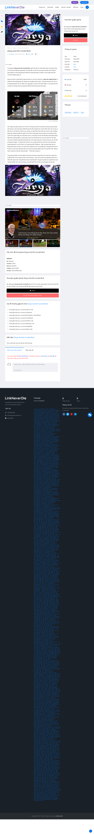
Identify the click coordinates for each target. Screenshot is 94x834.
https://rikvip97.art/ (37, 428)
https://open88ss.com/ (46, 728)
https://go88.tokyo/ (51, 434)
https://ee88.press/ (37, 719)
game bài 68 (56, 721)
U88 (49, 614)
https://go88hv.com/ (44, 544)
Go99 (43, 550)
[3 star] (17, 370)
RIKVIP (44, 433)
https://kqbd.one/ (55, 492)
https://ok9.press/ (44, 502)
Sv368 (54, 440)
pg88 (48, 691)
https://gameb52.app (46, 552)
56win (46, 736)
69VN (44, 690)
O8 (51, 526)
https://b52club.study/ (38, 510)
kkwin (58, 647)
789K (37, 682)
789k (50, 533)
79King (54, 464)
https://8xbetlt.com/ (45, 507)
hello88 (55, 641)
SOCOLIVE (54, 604)
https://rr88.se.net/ (42, 429)
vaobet (35, 443)
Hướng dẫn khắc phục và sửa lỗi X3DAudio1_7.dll (21, 323)
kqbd (53, 447)
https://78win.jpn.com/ (38, 671)
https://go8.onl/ (43, 590)
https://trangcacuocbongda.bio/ (53, 498)
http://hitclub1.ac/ (57, 617)
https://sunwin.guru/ (44, 499)
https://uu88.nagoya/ (37, 560)
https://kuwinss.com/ (43, 668)
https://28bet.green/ (37, 641)
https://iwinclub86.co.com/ (38, 490)
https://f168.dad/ (45, 518)
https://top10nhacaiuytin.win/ (52, 424)
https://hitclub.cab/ (37, 500)
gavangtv (47, 421)
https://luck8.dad (40, 545)
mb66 (47, 480)
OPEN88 (56, 440)
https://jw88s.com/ (42, 644)
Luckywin (43, 531)
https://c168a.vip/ (51, 736)
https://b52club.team (48, 486)
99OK (40, 700)
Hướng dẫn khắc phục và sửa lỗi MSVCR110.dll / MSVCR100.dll (25, 315)
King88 (51, 680)
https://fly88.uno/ (54, 442)
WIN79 (52, 726)
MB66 (45, 416)
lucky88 (55, 586)
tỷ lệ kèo (37, 746)
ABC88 (35, 604)
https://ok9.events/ (45, 481)
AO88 (40, 499)
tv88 (51, 616)
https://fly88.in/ (55, 607)
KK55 (35, 512)
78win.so (35, 475)
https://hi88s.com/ (37, 442)
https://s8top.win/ (37, 687)
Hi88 (39, 738)
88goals (53, 431)
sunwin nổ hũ (56, 582)
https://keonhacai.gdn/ (56, 436)
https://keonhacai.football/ (45, 412)
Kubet (51, 560)
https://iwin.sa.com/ (44, 434)
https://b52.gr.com (39, 722)
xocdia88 (35, 545)
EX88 (55, 626)
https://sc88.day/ (37, 503)
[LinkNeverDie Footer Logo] (15, 398)
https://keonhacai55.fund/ (42, 528)
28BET (37, 649)
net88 (50, 461)
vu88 (38, 593)
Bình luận (29, 350)
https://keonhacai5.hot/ (53, 576)
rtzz (55, 682)
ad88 (36, 661)
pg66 (51, 641)
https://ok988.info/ (39, 478)
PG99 (57, 438)
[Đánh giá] (2, 26)
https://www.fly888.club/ (55, 458)
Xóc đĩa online (44, 431)
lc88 (52, 628)
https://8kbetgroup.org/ (38, 684)
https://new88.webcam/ (38, 479)
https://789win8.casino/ (51, 525)
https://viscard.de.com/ (38, 626)
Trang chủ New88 (46, 716)
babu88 (58, 650)
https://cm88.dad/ (37, 434)
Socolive (48, 641)
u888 (51, 514)
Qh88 (41, 551)
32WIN (43, 663)
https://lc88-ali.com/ (51, 572)
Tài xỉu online (55, 644)
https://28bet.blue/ (49, 457)
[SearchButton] (87, 7)
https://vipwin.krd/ (37, 721)
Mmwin (46, 579)
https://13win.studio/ (44, 632)
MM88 (51, 432)
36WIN (51, 605)
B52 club (44, 432)
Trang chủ (42, 7)
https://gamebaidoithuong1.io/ (39, 577)
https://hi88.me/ (45, 475)
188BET (44, 503)
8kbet (37, 429)
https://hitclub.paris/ (37, 743)
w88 (37, 540)
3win (54, 697)
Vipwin (52, 571)
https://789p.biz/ (51, 632)
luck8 (42, 521)
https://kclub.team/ (52, 428)
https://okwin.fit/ (51, 738)
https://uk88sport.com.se (46, 639)
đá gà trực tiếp (52, 593)
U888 (56, 517)
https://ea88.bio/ (54, 509)
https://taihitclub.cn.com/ (47, 469)
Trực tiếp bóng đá (37, 414)
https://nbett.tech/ (42, 715)
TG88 (57, 550)
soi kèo (59, 421)
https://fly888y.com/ (54, 578)
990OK (53, 728)
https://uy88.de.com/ (42, 540)
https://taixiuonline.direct (50, 599)
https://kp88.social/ (46, 539)
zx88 (48, 695)
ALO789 (35, 468)
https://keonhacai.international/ (51, 508)
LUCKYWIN (44, 713)
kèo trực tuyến (39, 533)
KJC (59, 424)
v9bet (47, 414)
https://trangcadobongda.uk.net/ (39, 519)
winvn (46, 573)
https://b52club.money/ (54, 455)
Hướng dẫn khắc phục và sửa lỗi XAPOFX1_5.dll (21, 321)
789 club (38, 571)
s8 (38, 582)
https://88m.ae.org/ (44, 589)
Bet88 (44, 442)
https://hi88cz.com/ (43, 746)
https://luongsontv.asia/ (46, 730)
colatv (38, 417)
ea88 (46, 717)
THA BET (50, 703)
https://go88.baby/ (52, 499)
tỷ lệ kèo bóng (56, 723)
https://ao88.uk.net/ (37, 587)
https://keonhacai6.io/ (43, 747)
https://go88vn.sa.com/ (38, 469)
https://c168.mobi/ (49, 707)
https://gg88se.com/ (37, 588)
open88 (50, 439)
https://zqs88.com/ (37, 672)
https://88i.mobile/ (37, 589)
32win (43, 638)
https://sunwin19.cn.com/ (47, 436)
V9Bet (47, 723)
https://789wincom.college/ (38, 748)
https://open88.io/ (39, 681)
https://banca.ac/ (46, 465)
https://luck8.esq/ (41, 637)
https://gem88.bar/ (37, 423)
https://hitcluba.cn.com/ (47, 543)
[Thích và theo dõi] (2, 16)
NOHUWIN (35, 724)
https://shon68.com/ (42, 734)
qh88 (44, 535)
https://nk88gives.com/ (50, 715)
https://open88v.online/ (38, 534)
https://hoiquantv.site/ (38, 477)
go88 (55, 413)
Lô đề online (49, 483)
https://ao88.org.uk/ (45, 743)
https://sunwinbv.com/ (46, 737)
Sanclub (37, 464)
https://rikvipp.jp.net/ (54, 488)
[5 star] (20, 370)
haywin (45, 583)
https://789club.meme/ (41, 653)
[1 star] (14, 370)
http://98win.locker (49, 719)
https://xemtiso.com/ (44, 649)
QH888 (55, 615)
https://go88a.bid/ (56, 574)
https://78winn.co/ (52, 712)
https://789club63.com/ (54, 575)
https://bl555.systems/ (49, 510)
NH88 (47, 702)
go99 (56, 519)
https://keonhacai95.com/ (41, 449)
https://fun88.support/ (38, 740)
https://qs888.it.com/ (52, 661)
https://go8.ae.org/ (49, 635)
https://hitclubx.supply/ (45, 522)
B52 (56, 445)
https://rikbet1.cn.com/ (38, 507)
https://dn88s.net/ (37, 590)
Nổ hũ (45, 460)
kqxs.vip (37, 562)
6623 (41, 727)
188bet (56, 734)
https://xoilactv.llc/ (37, 607)
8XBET (56, 543)
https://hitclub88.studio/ (43, 572)
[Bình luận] (2, 21)
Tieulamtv (35, 592)
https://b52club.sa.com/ (38, 436)
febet (45, 685)
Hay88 (56, 526)
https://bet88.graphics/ (44, 464)
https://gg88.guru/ (49, 513)
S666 (50, 584)
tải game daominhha (54, 437)
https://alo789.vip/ (37, 716)
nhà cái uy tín (49, 411)
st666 (58, 622)
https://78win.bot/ (56, 457)
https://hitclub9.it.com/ (40, 556)
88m (49, 689)
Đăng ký (75, 2)
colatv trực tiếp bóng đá (40, 509)
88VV (49, 553)
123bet (41, 586)
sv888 (42, 647)
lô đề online (47, 530)
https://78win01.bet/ (55, 511)
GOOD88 (40, 708)
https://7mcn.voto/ (37, 496)
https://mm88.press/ (37, 435)
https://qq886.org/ (37, 750)
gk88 (44, 530)
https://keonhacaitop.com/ (45, 448)
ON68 (43, 565)
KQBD (47, 685)
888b (35, 642)
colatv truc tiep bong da (44, 417)
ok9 (43, 424)
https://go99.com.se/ (44, 636)
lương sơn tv (43, 554)
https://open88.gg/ (39, 694)
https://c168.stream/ (46, 659)
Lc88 (46, 529)
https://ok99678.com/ (37, 497)
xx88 (47, 418)
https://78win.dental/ (48, 711)
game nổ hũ (36, 515)
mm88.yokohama (45, 652)
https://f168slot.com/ (56, 439)
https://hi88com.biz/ (53, 567)
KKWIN (40, 663)
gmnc (37, 514)
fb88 (48, 514)
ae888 (38, 455)
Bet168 (54, 446)
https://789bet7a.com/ (40, 573)
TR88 (57, 648)
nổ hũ (50, 438)
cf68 (37, 601)
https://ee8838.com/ (37, 532)
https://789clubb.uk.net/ (48, 487)
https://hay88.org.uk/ (39, 606)
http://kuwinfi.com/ (49, 647)
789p (35, 644)
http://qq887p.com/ (55, 687)
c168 (34, 485)
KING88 (46, 610)
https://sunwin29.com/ (38, 584)
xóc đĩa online (50, 649)
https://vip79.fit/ (44, 423)
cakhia (46, 509)
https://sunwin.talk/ (44, 438)
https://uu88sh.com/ (54, 657)
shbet (55, 524)
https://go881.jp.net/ (56, 459)
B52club (52, 479)
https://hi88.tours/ (46, 605)
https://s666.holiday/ (45, 593)
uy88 (35, 509)
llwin (54, 639)
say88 (59, 567)
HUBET (57, 628)
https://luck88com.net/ (55, 693)
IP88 (44, 736)
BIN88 (48, 423)
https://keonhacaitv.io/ (38, 564)
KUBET (51, 725)
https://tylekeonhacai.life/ (38, 446)
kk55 (42, 640)
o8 (51, 474)
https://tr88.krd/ (43, 721)
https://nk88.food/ (48, 662)
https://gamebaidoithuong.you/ (47, 467)
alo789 (48, 596)
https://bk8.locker (55, 703)
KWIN (58, 649)
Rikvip (39, 432)
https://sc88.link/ (49, 564)
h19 (58, 442)
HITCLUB (37, 525)
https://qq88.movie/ (44, 738)
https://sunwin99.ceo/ (37, 444)
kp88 (39, 717)
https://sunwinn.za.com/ (48, 459)
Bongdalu (44, 493)
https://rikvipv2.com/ (37, 576)
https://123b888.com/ (45, 532)
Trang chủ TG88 (38, 711)
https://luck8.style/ (37, 632)
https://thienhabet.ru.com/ (45, 458)
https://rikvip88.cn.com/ (52, 651)
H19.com (40, 628)
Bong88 (52, 454)
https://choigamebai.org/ (38, 424)
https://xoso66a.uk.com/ (40, 662)
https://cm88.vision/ (56, 456)
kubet (48, 410)
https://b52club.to (49, 519)
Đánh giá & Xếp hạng (14, 350)
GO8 (57, 682)
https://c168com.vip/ (44, 665)
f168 (57, 460)
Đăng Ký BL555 (48, 694)
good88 (41, 658)
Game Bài (41, 553)
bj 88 (45, 561)
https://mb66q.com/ (37, 416)
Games (57, 7)
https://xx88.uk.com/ (50, 587)
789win (50, 433)
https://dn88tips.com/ (37, 669)
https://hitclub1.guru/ (55, 584)
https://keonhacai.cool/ (38, 474)
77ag (34, 620)
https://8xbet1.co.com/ (53, 609)
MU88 (35, 472)
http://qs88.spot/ (49, 664)
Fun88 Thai (45, 607)
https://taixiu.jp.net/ (37, 489)
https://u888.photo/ (55, 514)
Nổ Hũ (54, 635)
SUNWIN (51, 523)
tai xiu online (56, 531)
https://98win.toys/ (37, 633)
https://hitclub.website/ (51, 426)
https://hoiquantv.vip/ (56, 476)
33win (35, 461)
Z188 (37, 499)
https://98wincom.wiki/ (51, 744)
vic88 (37, 622)
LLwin (59, 563)
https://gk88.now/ (42, 745)
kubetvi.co (36, 554)
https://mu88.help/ (40, 459)
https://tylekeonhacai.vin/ (38, 491)
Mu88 (54, 726)
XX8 (46, 594)
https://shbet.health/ (48, 541)
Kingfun (48, 565)
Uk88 (46, 725)
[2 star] (16, 370)
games (14, 48)
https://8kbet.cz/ (54, 683)
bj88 (49, 474)
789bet (49, 509)
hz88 (52, 542)
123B (43, 551)
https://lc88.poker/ (44, 718)
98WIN (52, 631)
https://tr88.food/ (39, 651)
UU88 (37, 530)
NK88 (37, 520)
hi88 (57, 707)
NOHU (53, 608)
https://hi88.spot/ (42, 693)
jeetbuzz (48, 650)
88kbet (53, 668)
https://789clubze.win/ (38, 453)
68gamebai (53, 558)
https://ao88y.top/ (53, 714)
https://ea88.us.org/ (45, 626)
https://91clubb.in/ (52, 550)
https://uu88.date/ (37, 619)
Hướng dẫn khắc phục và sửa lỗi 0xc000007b (20, 326)
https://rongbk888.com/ (46, 425)
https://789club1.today (37, 555)
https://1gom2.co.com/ (46, 504)
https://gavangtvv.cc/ (37, 609)
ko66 (34, 606)
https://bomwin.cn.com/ (55, 504)
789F (46, 620)
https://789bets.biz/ (39, 513)
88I (56, 507)
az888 (46, 584)
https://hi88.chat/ (37, 502)
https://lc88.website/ (45, 588)
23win (57, 446)
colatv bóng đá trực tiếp (55, 417)
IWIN (51, 412)
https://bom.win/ (49, 460)
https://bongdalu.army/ (38, 492)
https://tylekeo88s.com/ (54, 595)
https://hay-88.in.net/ (54, 553)
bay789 (44, 739)
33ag (42, 631)
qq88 (38, 557)
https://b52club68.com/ (46, 506)
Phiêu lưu (76, 112)
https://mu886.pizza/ (45, 598)
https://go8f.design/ (52, 556)
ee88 (38, 547)
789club (54, 449)
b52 (45, 418)
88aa (35, 689)
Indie (82, 112)
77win (43, 497)
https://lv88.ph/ (48, 676)
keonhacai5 (36, 733)
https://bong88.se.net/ (38, 493)
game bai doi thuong (41, 703)
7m (56, 423)
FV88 (49, 571)
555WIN (52, 694)
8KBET (39, 554)
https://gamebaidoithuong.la (55, 522)
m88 (39, 603)
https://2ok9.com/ (37, 465)
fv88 (46, 695)
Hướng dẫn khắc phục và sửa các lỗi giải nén (20, 312)
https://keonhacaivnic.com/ (38, 536)
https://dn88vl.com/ (53, 705)
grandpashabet (54, 588)
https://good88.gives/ (37, 567)
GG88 (49, 437)
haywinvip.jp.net (47, 578)
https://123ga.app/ (39, 642)
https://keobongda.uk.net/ (54, 679)
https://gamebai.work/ (54, 465)
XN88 (55, 654)
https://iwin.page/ (44, 500)
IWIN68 (58, 508)
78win (46, 411)
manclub (56, 461)
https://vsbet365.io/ (44, 630)
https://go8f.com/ (41, 749)
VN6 (45, 674)
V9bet (50, 447)
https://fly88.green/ (54, 475)
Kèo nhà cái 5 (49, 431)
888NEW (35, 528)
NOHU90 (41, 524)
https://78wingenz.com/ (54, 512)
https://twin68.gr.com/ (43, 611)
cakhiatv (50, 421)
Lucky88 (49, 658)
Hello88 (57, 603)
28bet (37, 568)
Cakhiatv (46, 670)
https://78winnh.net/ (56, 415)
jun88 (44, 478)
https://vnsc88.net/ (52, 515)
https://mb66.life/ (50, 416)
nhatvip (48, 585)
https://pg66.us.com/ (37, 439)
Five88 (35, 725)
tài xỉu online (47, 450)
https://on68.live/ (37, 640)
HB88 (35, 692)
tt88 (46, 520)
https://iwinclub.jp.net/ (38, 488)
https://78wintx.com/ (55, 483)
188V (39, 690)
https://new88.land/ (44, 619)
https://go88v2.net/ (46, 603)
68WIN (35, 566)
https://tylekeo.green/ (38, 467)
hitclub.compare (36, 586)
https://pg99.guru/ (51, 718)
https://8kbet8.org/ (37, 471)
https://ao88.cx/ (54, 590)
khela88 (55, 650)
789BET (57, 467)
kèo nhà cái (38, 426)
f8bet (55, 467)
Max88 (35, 456)
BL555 (41, 539)
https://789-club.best (52, 579)
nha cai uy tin (58, 429)
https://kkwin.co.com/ (45, 568)
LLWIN (57, 464)
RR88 (49, 418)
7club (44, 723)
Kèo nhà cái (52, 530)
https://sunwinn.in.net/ (52, 544)
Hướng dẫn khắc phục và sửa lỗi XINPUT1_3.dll (21, 309)
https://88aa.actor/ (46, 455)
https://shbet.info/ (49, 496)
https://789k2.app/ (37, 706)
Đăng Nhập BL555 (41, 696)
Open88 (40, 558)
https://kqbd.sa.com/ (42, 733)
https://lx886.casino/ (56, 664)
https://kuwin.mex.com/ (38, 676)
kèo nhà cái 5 (57, 621)
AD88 (49, 594)
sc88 (42, 465)
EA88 (57, 565)
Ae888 (48, 573)
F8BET (45, 595)
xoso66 (35, 413)
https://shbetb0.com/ (55, 470)
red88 (35, 622)
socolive (58, 413)
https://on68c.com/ (40, 599)
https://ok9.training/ (37, 659)
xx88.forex (45, 650)
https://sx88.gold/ (37, 535)
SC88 (48, 497)
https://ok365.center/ (46, 422)
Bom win (54, 547)
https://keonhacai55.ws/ (49, 617)
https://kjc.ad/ (42, 648)
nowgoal (54, 423)
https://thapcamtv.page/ (55, 730)
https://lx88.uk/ (54, 692)
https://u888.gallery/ (43, 562)
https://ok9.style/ (37, 643)
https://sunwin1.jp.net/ (49, 577)
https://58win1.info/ (46, 616)
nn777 (47, 442)
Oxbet (43, 725)
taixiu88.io (47, 536)
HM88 (38, 558)
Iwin (42, 447)
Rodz (74, 64)
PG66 (53, 564)
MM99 (50, 629)
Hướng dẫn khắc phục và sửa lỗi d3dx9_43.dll (20, 329)
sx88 (53, 717)
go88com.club (41, 578)
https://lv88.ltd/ (50, 534)
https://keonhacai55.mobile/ (51, 501)
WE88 (58, 555)
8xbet (55, 555)
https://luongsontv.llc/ (46, 542)
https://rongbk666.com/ (55, 425)
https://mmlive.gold (56, 521)
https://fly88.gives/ (54, 477)
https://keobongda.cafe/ (43, 456)
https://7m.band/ (55, 491)
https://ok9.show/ (39, 549)
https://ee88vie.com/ (40, 411)
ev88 (37, 483)
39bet (41, 600)
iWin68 (35, 579)
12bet (43, 740)
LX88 (49, 610)
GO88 (45, 443)
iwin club (48, 476)
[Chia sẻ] (2, 32)
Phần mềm (50, 7)
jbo (38, 747)
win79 (48, 447)
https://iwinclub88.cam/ (43, 646)
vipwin (51, 585)
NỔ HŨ (37, 485)
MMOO (35, 558)
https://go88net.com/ (37, 506)
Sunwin (55, 454)
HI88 (48, 704)
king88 (37, 654)
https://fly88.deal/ (44, 498)
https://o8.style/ (39, 482)
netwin (46, 714)
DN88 (47, 545)
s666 (42, 594)
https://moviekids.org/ (43, 523)
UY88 (46, 558)
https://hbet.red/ (55, 563)
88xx (34, 520)
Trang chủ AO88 (50, 713)
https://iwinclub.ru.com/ (38, 433)
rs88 (52, 615)
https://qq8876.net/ (43, 525)
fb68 (50, 740)
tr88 (53, 585)
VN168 (58, 544)
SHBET (57, 428)
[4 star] (19, 370)
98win (57, 525)
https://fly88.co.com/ (51, 517)
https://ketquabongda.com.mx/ (39, 529)
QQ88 (50, 687)
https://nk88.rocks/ (55, 745)
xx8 (34, 661)
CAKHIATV (50, 604)
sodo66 (57, 573)
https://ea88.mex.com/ (45, 563)
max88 (48, 432)
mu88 (56, 520)
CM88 (41, 455)
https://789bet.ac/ (49, 675)
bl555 (59, 532)
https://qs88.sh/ (36, 680)
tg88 (34, 517)
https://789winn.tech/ (46, 669)
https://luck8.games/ (48, 637)
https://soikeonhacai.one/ (38, 543)
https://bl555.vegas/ (45, 732)
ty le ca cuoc (36, 431)
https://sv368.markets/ (47, 642)
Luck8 (54, 589)
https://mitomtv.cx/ (56, 614)
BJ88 (39, 661)
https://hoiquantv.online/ (46, 477)
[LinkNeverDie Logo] (14, 7)
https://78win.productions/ (38, 660)
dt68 (47, 443)
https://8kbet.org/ (37, 448)
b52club (48, 560)
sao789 (52, 480)
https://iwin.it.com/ (46, 575)
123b (36, 521)
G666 (39, 620)
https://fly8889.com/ (53, 482)
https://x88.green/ (50, 524)
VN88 (55, 637)
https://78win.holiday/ (37, 673)
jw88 (50, 717)
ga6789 (53, 481)
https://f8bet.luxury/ (37, 728)
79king (49, 466)
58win (58, 485)
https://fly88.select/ (47, 472)
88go (52, 740)
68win (54, 542)
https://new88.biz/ (47, 446)
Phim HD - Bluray (66, 7)
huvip (54, 646)
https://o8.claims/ (51, 672)
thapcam (35, 583)
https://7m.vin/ (36, 553)
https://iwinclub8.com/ (38, 618)
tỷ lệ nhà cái (44, 533)
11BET (35, 747)
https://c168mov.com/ (37, 518)
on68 (50, 582)
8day (58, 480)
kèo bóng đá (48, 693)
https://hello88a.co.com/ (38, 552)
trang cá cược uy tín (56, 493)
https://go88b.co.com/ (45, 489)
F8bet (43, 486)
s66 (39, 604)
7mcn (40, 431)
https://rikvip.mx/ (37, 544)
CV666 (43, 714)
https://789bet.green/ (53, 746)
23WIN (48, 557)
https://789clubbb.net (37, 726)
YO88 (49, 726)
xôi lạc (44, 414)
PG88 (52, 446)
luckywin (55, 564)
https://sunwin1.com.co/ (48, 574)
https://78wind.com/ (39, 472)
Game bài (53, 471)
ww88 (53, 532)
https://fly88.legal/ (40, 526)
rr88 (34, 482)
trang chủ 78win (57, 736)
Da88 (41, 725)
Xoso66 (43, 416)
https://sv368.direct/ (55, 410)
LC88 (39, 530)
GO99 (35, 531)
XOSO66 (42, 604)
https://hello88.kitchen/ (38, 504)
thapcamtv (53, 418)
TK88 (58, 586)
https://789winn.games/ (53, 686)
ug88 (48, 584)
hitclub (49, 413)
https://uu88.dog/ (37, 657)
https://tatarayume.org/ (50, 653)
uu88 (49, 456)
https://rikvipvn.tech (56, 727)
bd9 (34, 651)
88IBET (57, 529)
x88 (58, 482)
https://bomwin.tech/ (48, 427)
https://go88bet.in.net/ (41, 579)
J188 (47, 561)
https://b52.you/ (51, 500)
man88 (42, 707)
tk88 (52, 472)
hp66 (46, 521)
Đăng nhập (84, 2)
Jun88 (45, 439)
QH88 (38, 668)
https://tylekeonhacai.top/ (38, 487)
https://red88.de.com (37, 639)
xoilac (56, 418)
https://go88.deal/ (45, 444)
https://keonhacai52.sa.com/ (51, 733)
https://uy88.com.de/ (53, 562)
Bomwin (35, 449)
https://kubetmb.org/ (38, 652)
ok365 (37, 620)
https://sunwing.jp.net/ (46, 555)
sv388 (51, 410)
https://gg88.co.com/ (48, 445)
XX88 (41, 421)
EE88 (35, 476)
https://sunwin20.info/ (38, 638)
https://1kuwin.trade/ (52, 601)
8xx (34, 425)
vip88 (49, 723)
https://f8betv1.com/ (50, 701)
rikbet (56, 535)
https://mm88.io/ (38, 425)
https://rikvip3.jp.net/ (45, 576)
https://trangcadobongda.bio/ (46, 471)
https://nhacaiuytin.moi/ (47, 492)
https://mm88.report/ (37, 565)
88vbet (35, 663)
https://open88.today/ (46, 440)
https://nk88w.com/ (37, 647)
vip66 (58, 414)
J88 (34, 541)
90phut (50, 511)
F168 (46, 466)
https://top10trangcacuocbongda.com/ (46, 468)
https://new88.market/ (41, 457)
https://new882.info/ (52, 619)
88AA (48, 627)
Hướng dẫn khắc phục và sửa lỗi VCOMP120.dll (21, 318)
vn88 (46, 553)
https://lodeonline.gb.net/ (38, 460)
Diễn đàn (75, 7)
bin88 (47, 437)
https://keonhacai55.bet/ (41, 413)
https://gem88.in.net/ (46, 618)
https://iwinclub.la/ (37, 410)
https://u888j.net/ (45, 515)
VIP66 (51, 415)
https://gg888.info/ (37, 686)
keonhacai (54, 536)
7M (42, 691)
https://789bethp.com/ (40, 517)
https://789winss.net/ (37, 713)
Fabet (55, 724)
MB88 (47, 748)
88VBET (43, 695)
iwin (56, 431)
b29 (53, 485)
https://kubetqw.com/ (37, 598)
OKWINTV (40, 622)
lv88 (50, 628)
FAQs (81, 7)
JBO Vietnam (36, 693)
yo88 (39, 483)
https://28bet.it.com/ (42, 675)
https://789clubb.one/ (38, 437)
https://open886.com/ (37, 440)
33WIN (45, 524)
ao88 (50, 481)
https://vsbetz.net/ (37, 630)
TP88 (52, 674)
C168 (51, 464)
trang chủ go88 (50, 586)
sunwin (35, 411)
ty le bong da (36, 523)
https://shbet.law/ (45, 470)
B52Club (50, 490)
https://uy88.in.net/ (37, 563)
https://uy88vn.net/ (37, 739)
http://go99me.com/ (37, 616)
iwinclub (43, 437)
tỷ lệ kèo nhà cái (49, 493)
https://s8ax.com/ (55, 706)
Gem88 (38, 725)
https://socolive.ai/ (56, 616)
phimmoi (58, 676)
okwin (59, 668)
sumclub (38, 524)
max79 (52, 639)
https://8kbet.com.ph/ (54, 610)
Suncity (35, 705)
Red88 (58, 724)
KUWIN (50, 608)
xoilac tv (42, 410)
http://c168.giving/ (48, 551)
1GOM (37, 432)
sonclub (52, 708)
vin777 (42, 723)
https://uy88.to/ (45, 629)
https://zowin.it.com (56, 560)
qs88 (49, 531)
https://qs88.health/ (37, 625)
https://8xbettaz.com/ (37, 550)
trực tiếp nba (55, 421)
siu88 (56, 481)
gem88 (54, 445)
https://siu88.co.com (49, 633)
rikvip (47, 413)
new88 (35, 599)
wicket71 (52, 650)
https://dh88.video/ (56, 534)
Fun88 (45, 410)
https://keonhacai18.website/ (41, 476)
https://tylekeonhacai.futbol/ (39, 418)
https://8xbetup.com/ (37, 730)
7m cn (47, 722)
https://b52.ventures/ (37, 585)
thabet (38, 481)
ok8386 (44, 564)
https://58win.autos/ (52, 545)
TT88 (50, 636)
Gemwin (38, 501)
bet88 (42, 426)
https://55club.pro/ (53, 557)
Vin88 (37, 572)
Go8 (42, 700)
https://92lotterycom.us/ (40, 512)
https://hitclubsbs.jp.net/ (53, 444)
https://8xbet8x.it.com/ (38, 610)
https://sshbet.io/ (55, 469)
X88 (51, 644)
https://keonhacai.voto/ (38, 445)
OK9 (39, 466)
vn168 (43, 547)
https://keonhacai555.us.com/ (39, 617)
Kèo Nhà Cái (52, 565)
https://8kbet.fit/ (46, 684)
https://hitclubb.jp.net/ (46, 488)
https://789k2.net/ (37, 650)
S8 (50, 531)
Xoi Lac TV (48, 697)
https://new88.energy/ (49, 625)
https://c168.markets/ (37, 511)
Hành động (68, 112)
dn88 (48, 556)
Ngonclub (54, 460)
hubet (35, 547)
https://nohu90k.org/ (44, 706)
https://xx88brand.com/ (49, 435)
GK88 (55, 658)
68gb (53, 519)
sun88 (52, 723)
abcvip (42, 685)
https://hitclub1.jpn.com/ (38, 575)
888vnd (55, 695)
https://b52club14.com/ (44, 608)
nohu (35, 540)
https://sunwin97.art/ (45, 428)
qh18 (49, 643)
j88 (42, 567)
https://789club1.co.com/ (54, 489)
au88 (58, 519)
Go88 (51, 423)
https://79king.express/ (38, 422)
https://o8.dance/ (44, 672)
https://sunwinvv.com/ (39, 561)
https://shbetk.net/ (45, 511)
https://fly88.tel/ (48, 454)
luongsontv (36, 421)
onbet (35, 595)
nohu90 (47, 490)
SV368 (49, 611)
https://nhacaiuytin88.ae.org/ (47, 600)
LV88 (42, 654)
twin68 (46, 557)
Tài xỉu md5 (45, 679)
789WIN (49, 615)
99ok (56, 541)
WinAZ (49, 663)
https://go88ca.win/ (37, 712)
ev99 (42, 535)
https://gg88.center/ (45, 482)
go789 (35, 722)
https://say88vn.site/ (51, 583)
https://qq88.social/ (53, 704)
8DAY (39, 724)
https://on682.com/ (44, 601)
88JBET (35, 674)
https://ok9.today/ (56, 702)
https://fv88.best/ (40, 697)
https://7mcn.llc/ (45, 474)
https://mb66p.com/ (39, 415)
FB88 (46, 514)
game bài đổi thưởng (53, 450)
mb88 (49, 520)
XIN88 (47, 644)
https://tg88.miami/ (40, 674)
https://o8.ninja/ (56, 472)
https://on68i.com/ (39, 597)
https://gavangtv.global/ (38, 614)
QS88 (42, 496)
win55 (42, 603)
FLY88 (42, 442)
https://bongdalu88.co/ (40, 461)
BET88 (49, 597)
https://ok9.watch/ (37, 498)
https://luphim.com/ (48, 453)
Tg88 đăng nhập (37, 551)
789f (50, 568)
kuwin (53, 526)
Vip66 (35, 415)
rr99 (57, 740)
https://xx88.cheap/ (42, 729)
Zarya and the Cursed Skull (23, 48)
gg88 (45, 635)
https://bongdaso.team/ (47, 491)
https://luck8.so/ (37, 539)
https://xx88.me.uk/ (54, 422)
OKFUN (58, 673)
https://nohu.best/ (37, 636)
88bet (57, 540)
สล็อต (43, 453)
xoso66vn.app (39, 629)
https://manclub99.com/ (55, 448)
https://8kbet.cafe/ (54, 611)
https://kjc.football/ (37, 454)
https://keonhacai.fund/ (53, 414)
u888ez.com (42, 566)
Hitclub (54, 438)
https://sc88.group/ (40, 443)
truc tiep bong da (47, 415)
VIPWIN (42, 633)
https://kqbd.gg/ (37, 621)
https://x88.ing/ (52, 529)
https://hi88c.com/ (53, 749)
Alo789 (41, 414)
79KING (53, 453)
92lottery (51, 721)
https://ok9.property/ (56, 474)
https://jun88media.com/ (53, 652)
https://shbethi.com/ (37, 470)
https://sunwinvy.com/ (54, 696)
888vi (53, 695)
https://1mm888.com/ (52, 729)
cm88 (42, 466)
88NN (54, 633)
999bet (53, 621)
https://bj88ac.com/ (37, 574)
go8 (58, 520)
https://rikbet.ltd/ (37, 427)
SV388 (45, 702)
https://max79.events (49, 727)
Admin (12, 54)
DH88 (40, 692)
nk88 (52, 561)
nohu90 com (49, 692)
